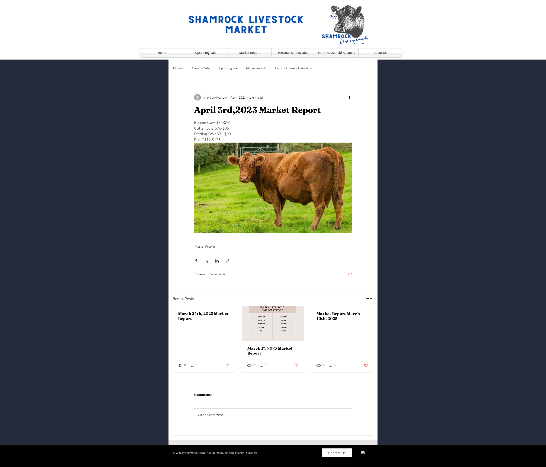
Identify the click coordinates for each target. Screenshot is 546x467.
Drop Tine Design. (247, 452)
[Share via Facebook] (196, 261)
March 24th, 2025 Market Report (203, 316)
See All (369, 298)
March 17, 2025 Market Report (270, 351)
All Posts (178, 68)
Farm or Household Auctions (293, 68)
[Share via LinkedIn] (217, 261)
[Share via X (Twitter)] (207, 261)
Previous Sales (201, 68)
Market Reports (256, 68)
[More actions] (349, 97)
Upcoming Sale (228, 68)
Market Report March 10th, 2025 (338, 316)
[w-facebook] (363, 453)
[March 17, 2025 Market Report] (273, 323)
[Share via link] (227, 261)
